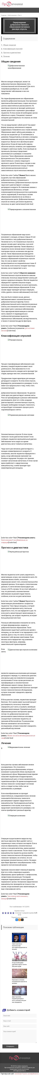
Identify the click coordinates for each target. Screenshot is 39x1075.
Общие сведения (8, 45)
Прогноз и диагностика (10, 53)
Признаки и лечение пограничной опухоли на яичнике (19, 981)
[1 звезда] (3, 913)
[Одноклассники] (19, 920)
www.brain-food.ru (21, 1074)
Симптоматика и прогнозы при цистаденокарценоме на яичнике (19, 946)
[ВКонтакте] (17, 920)
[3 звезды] (8, 913)
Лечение (5, 56)
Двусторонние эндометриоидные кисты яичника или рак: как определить (19, 999)
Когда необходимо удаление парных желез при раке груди (19, 964)
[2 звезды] (5, 913)
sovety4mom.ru (33, 1074)
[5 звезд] (13, 913)
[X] (22, 920)
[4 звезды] (11, 913)
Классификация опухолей (11, 49)
